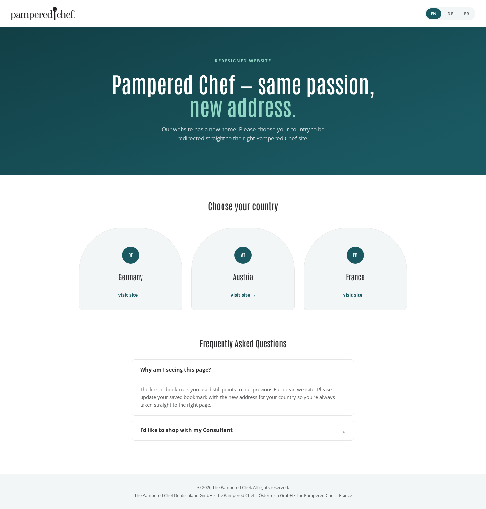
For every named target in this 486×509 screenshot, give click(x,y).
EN (434, 14)
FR (466, 14)
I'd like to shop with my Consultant (186, 430)
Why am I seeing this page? (175, 369)
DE (450, 14)
